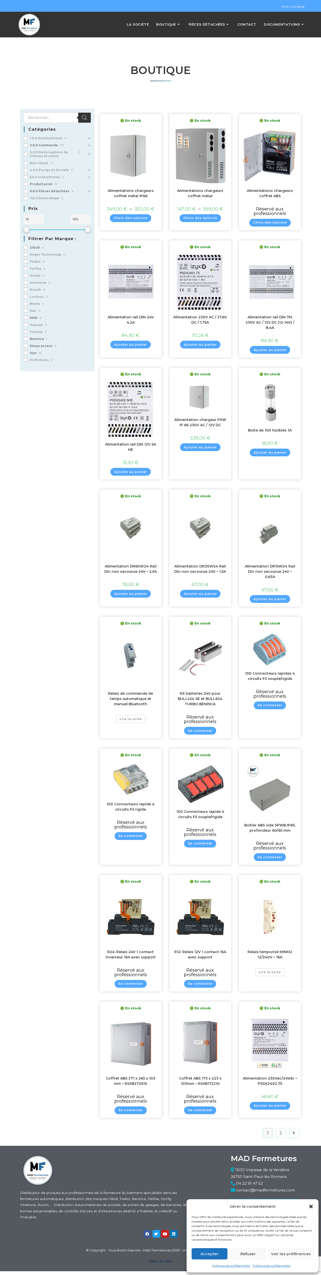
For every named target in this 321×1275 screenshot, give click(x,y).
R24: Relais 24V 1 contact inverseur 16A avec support (131, 954)
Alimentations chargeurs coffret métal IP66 (131, 193)
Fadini (35, 261)
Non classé (39, 163)
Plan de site (160, 1261)
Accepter (209, 1253)
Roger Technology (45, 254)
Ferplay (36, 332)
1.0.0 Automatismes (46, 138)
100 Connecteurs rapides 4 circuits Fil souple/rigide (270, 676)
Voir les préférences (291, 1253)
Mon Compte (293, 7)
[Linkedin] (174, 1234)
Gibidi (35, 247)
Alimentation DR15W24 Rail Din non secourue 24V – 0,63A (270, 571)
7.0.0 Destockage (44, 198)
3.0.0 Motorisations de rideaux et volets (49, 154)
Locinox (36, 297)
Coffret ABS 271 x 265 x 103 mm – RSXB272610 (130, 1081)
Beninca (37, 339)
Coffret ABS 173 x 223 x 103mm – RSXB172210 (200, 1081)
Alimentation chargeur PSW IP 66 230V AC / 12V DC (200, 422)
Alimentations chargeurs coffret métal (200, 193)
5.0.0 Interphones (45, 177)
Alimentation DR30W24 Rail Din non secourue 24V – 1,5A (200, 569)
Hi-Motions (39, 360)
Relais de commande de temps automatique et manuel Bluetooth (130, 698)
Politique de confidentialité (231, 1265)
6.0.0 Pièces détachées (49, 191)
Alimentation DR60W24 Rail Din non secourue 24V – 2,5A (130, 569)
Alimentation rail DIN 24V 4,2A (131, 320)
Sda (33, 311)
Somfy (35, 275)
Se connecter (200, 731)
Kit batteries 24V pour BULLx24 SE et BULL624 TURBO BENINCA (200, 698)
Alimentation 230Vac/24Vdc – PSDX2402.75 (270, 1081)
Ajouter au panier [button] (130, 344)
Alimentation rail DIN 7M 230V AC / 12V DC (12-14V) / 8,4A (270, 322)
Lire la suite (131, 719)
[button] (310, 1206)
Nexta (35, 304)
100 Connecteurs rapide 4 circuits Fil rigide (130, 807)
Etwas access (41, 346)
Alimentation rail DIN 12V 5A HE (130, 447)
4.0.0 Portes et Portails (49, 170)
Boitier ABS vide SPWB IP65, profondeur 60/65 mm (269, 828)
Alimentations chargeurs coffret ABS (270, 193)
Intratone (38, 283)
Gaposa (36, 325)
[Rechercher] (84, 118)
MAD (34, 318)
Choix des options (130, 218)
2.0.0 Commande (44, 145)
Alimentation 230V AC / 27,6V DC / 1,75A (200, 320)
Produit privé (41, 184)
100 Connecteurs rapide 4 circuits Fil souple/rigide (200, 814)
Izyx (33, 353)
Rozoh (35, 290)
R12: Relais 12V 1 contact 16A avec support (200, 954)
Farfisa (35, 268)
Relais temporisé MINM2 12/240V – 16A (270, 954)
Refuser (248, 1253)
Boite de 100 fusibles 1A (270, 430)
